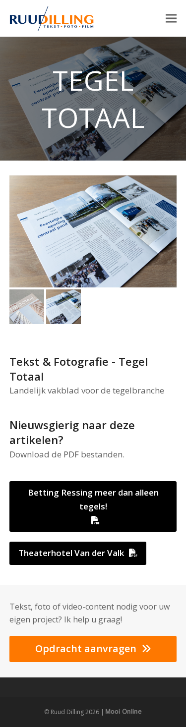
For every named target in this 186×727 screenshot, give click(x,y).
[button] (171, 18)
